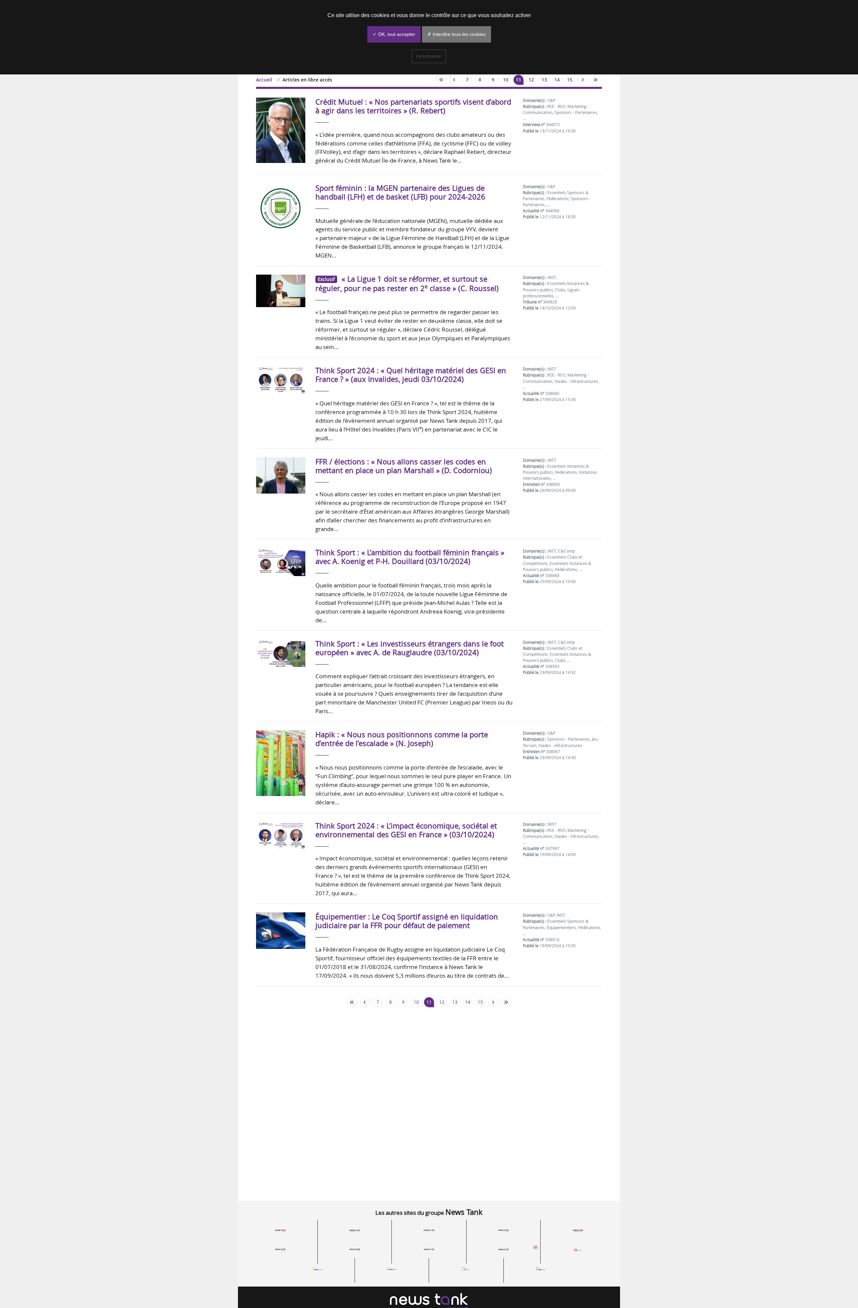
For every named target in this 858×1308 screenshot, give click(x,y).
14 (557, 79)
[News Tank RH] (578, 1230)
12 (531, 79)
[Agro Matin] (540, 1268)
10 (505, 79)
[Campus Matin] (392, 1268)
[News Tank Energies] (280, 1249)
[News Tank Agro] (429, 1249)
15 (569, 79)
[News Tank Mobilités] (503, 1230)
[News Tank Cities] (429, 1230)
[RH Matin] (578, 1249)
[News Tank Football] (354, 1249)
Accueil (264, 79)
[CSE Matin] (466, 1268)
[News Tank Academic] (503, 1249)
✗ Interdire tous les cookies (456, 34)
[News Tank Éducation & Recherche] (354, 1230)
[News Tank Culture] (280, 1230)
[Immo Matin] (317, 1268)
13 (544, 79)
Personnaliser (429, 56)
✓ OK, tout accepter (394, 34)
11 (518, 79)
